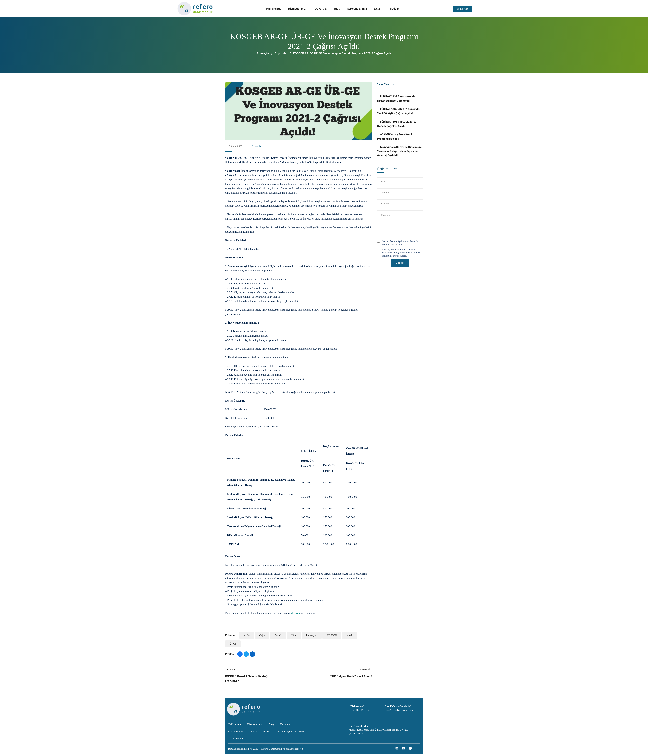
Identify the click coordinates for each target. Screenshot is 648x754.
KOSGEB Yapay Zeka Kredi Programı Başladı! (394, 136)
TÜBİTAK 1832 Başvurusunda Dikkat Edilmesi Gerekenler (396, 98)
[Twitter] (246, 654)
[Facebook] (240, 654)
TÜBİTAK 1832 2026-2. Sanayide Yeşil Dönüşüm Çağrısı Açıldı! (398, 111)
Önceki (231, 669)
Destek (278, 635)
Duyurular (281, 53)
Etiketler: (230, 635)
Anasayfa (262, 53)
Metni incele (399, 255)
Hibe (293, 635)
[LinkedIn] (252, 654)
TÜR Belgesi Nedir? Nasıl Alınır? (351, 676)
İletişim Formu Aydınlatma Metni (399, 241)
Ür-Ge (233, 643)
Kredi (350, 635)
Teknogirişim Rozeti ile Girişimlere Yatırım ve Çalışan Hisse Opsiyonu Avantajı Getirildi (399, 151)
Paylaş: (229, 654)
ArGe (247, 635)
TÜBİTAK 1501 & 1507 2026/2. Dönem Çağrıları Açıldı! (396, 124)
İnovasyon (311, 635)
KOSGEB (332, 635)
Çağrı (262, 635)
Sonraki (365, 669)
